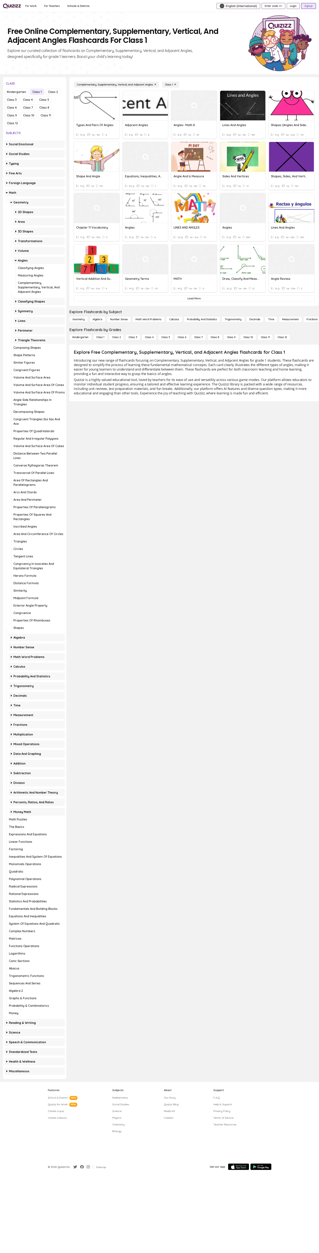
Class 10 (28, 115)
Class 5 (44, 100)
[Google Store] (260, 1167)
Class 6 (12, 107)
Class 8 (44, 107)
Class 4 (28, 100)
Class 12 (12, 123)
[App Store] (238, 1167)
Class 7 (28, 107)
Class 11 (46, 115)
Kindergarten (16, 92)
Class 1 (37, 92)
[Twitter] (75, 1167)
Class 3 (12, 100)
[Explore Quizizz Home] (12, 6)
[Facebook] (82, 1167)
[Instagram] (88, 1167)
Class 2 (53, 92)
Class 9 (12, 115)
